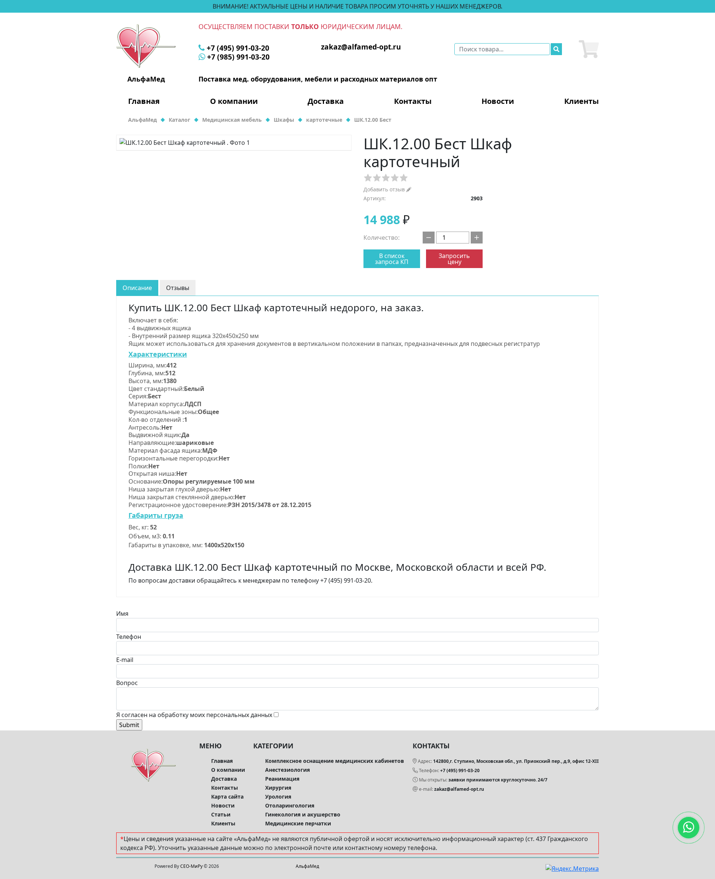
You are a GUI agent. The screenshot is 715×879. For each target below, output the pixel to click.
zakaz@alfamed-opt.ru (459, 789)
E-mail (124, 660)
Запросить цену (454, 259)
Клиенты (581, 101)
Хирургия (278, 787)
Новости (498, 101)
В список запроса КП (392, 259)
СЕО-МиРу (191, 866)
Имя (122, 613)
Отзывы (177, 288)
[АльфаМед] (146, 45)
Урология (278, 796)
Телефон (128, 637)
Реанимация (282, 778)
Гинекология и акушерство (302, 814)
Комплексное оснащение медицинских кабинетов (334, 760)
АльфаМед (307, 866)
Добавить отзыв (384, 189)
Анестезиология (287, 769)
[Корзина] (589, 49)
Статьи (221, 814)
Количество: (381, 237)
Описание (137, 288)
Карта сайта (227, 796)
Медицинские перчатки (298, 823)
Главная (144, 101)
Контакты (413, 101)
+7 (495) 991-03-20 (460, 770)
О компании (234, 101)
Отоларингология (289, 805)
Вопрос (127, 683)
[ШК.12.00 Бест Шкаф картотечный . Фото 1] (234, 142)
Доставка (326, 101)
